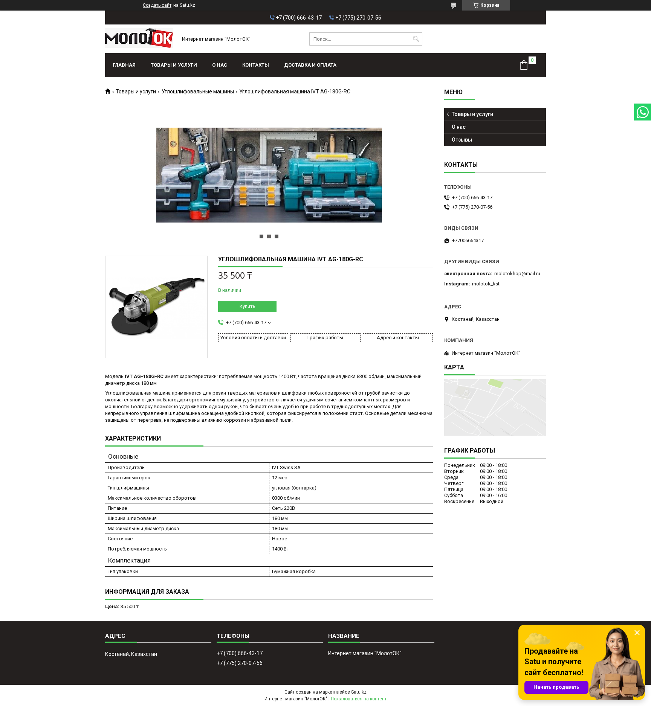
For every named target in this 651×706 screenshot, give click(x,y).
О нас (219, 65)
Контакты (255, 65)
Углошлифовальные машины (198, 91)
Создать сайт (157, 5)
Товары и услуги (174, 65)
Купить (247, 306)
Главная (124, 65)
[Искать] (415, 39)
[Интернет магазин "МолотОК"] (139, 38)
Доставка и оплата (310, 65)
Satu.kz (359, 692)
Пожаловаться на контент (359, 698)
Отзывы (462, 140)
